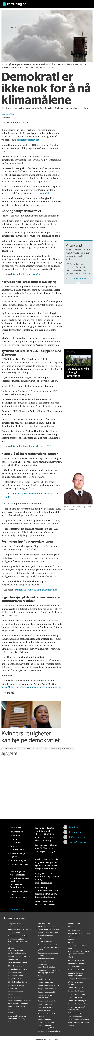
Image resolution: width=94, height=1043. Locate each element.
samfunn (54, 749)
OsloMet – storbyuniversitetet (49, 1031)
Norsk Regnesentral (45, 1007)
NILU (10, 1022)
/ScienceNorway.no (77, 842)
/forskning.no (74, 832)
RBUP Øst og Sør (74, 930)
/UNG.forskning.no (77, 837)
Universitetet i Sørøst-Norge (78, 1004)
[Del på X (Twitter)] (7, 754)
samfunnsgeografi (29, 749)
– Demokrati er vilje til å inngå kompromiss (35, 590)
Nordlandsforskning (45, 982)
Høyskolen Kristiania (16, 985)
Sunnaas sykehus (74, 967)
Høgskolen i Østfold (15, 975)
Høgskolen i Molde (15, 972)
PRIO (70, 927)
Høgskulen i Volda (15, 979)
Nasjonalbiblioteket (45, 941)
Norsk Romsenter (44, 1011)
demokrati (67, 749)
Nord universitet (44, 979)
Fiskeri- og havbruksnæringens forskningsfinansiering (17, 950)
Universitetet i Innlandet (77, 994)
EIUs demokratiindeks (80, 278)
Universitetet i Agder (75, 988)
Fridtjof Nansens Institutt (17, 963)
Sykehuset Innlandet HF (76, 970)
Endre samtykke (17, 909)
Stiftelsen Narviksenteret (77, 963)
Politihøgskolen (74, 923)
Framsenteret (13, 959)
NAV (9, 1010)
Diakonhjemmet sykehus (17, 936)
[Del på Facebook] (3, 754)
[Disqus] (47, 786)
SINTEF (70, 942)
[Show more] (78, 283)
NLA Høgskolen (44, 923)
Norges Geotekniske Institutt (48, 985)
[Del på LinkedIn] (11, 754)
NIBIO (10, 1013)
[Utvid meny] (91, 4)
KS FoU (11, 994)
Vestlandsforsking (74, 1013)
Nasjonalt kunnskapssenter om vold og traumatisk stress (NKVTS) (48, 947)
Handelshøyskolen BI (16, 966)
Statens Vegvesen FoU (76, 960)
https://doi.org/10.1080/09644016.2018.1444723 (24, 687)
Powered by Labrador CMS (47, 1040)
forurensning (10, 749)
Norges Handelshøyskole (47, 989)
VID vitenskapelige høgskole (78, 1019)
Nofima (40, 976)
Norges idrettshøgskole (47, 1001)
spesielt (21, 140)
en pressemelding (43, 193)
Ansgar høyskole (14, 923)
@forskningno (75, 827)
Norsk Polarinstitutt (45, 1004)
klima (44, 749)
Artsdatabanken (14, 932)
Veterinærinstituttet (75, 1016)
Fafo (9, 945)
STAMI (70, 957)
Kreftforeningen (14, 997)
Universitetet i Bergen (76, 991)
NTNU (40, 938)
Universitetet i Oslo (75, 997)
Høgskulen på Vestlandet (17, 982)
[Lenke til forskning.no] (44, 3)
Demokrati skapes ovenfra (26, 274)
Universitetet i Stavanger (77, 1001)
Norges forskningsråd (46, 992)
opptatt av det (32, 140)
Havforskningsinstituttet (17, 969)
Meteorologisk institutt (16, 1006)
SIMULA (71, 939)
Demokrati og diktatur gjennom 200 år (32, 446)
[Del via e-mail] (15, 754)
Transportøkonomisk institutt (79, 979)
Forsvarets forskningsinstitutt (19, 956)
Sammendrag (54, 687)
